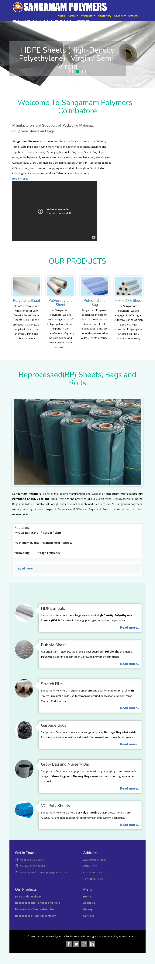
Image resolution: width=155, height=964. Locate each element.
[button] (73, 15)
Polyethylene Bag (94, 302)
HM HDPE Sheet (129, 300)
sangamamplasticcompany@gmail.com (43, 872)
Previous (3, 53)
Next (152, 53)
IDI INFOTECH (126, 936)
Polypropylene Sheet (60, 302)
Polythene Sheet (26, 300)
